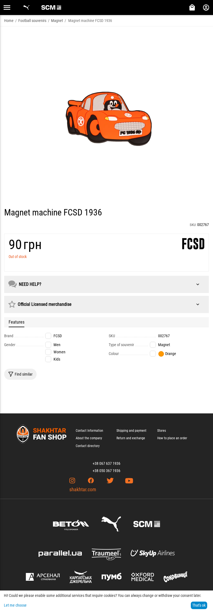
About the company (89, 438)
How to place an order (172, 438)
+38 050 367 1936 (106, 470)
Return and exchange (130, 438)
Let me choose (15, 605)
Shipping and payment (131, 431)
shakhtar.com (82, 489)
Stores (161, 431)
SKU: (193, 225)
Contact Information (89, 431)
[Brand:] (193, 243)
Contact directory (88, 446)
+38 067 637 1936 (106, 463)
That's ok (199, 605)
